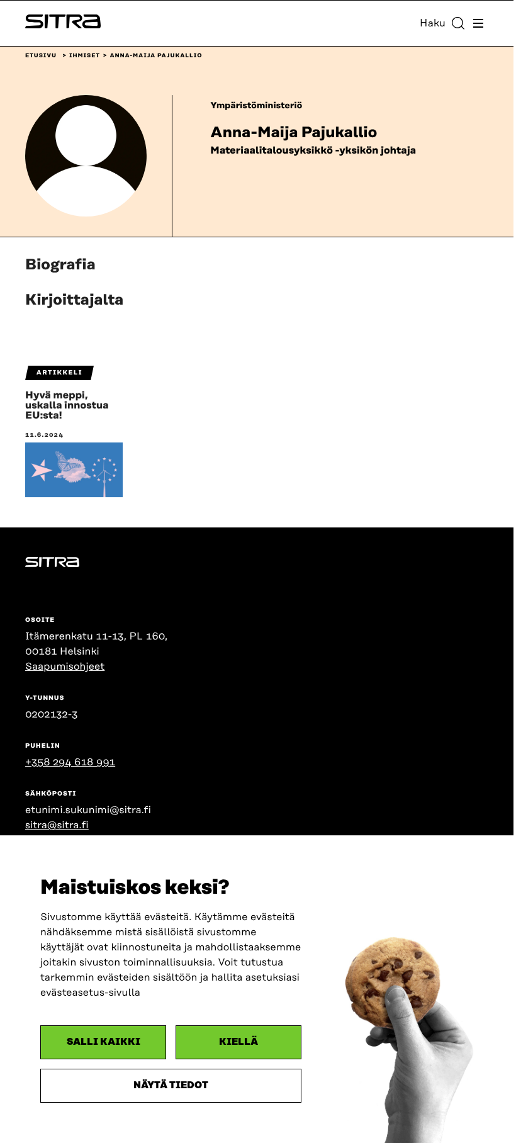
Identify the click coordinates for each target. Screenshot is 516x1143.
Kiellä (238, 1042)
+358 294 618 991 (70, 762)
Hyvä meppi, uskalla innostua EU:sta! (67, 405)
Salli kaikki (103, 1042)
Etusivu (41, 56)
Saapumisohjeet (64, 666)
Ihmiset (84, 56)
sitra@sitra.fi (57, 825)
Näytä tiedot (170, 1085)
